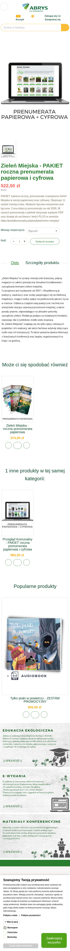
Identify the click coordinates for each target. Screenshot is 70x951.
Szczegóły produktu (42, 262)
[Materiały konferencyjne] (35, 745)
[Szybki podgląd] (17, 402)
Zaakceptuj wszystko (54, 940)
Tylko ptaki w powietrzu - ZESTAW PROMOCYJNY (35, 699)
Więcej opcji (12, 922)
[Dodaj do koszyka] (17, 445)
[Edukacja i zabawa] (35, 791)
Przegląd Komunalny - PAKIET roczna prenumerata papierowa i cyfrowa (17, 544)
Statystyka (12, 932)
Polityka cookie (10, 915)
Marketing (12, 937)
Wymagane (12, 927)
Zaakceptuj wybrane (20, 945)
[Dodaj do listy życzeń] (8, 445)
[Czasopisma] (35, 836)
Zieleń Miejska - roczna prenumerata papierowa (17, 429)
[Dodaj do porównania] (26, 445)
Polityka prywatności (31, 915)
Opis (15, 262)
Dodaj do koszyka (45, 241)
